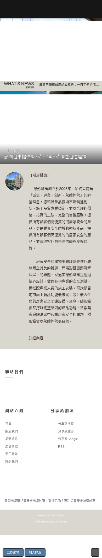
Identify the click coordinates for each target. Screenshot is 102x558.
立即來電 (13, 552)
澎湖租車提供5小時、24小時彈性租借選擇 (45, 156)
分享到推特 (65, 424)
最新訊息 (11, 439)
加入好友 (35, 552)
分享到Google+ (68, 439)
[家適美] (51, 49)
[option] (51, 49)
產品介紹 (11, 447)
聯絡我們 (11, 462)
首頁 (8, 424)
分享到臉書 (65, 431)
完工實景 (11, 454)
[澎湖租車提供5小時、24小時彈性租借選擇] (51, 127)
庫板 (48, 521)
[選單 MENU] (8, 9)
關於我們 (11, 431)
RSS (61, 447)
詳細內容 (36, 338)
